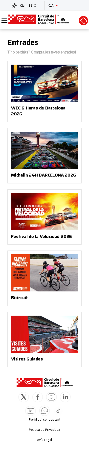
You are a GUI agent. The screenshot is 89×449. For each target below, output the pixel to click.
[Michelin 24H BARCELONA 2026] (44, 150)
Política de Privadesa (44, 429)
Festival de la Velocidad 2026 (41, 236)
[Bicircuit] (44, 272)
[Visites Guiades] (44, 334)
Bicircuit (19, 297)
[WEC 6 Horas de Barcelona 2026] (44, 83)
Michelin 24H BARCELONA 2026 (43, 175)
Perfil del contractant (44, 419)
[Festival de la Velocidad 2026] (44, 211)
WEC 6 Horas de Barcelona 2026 (38, 111)
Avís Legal (44, 439)
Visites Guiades (27, 359)
